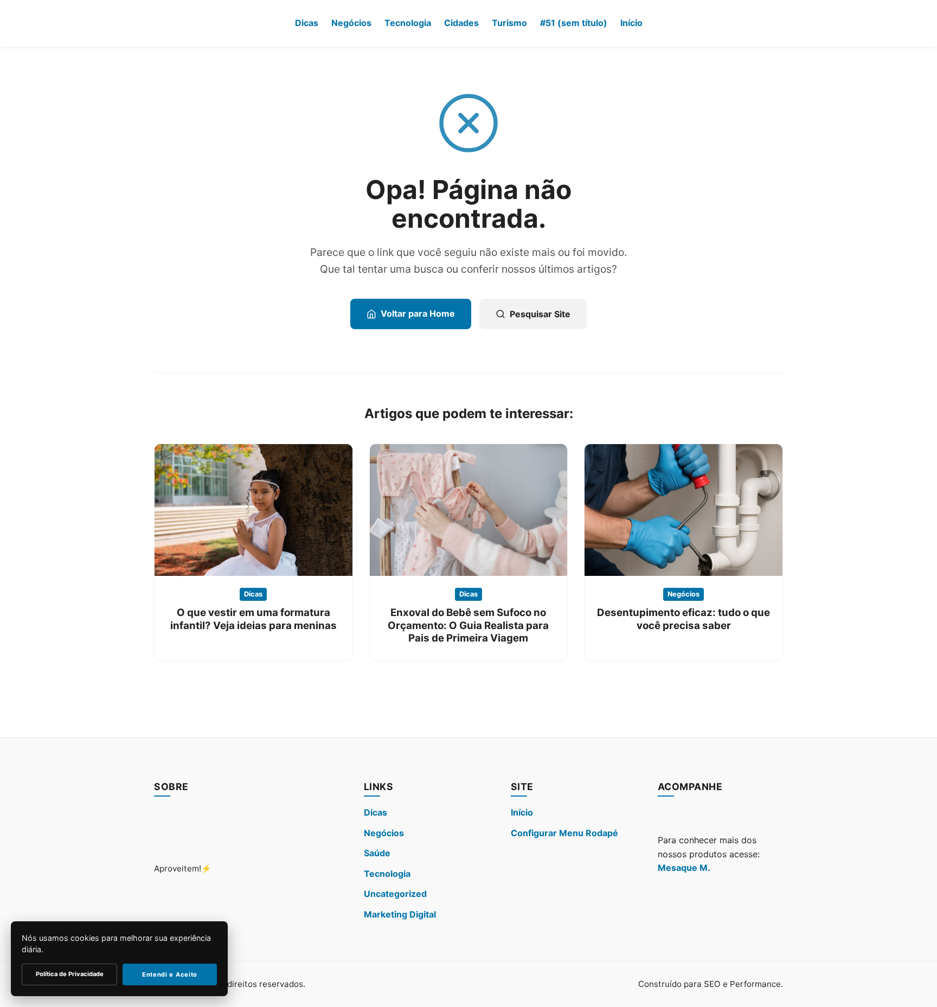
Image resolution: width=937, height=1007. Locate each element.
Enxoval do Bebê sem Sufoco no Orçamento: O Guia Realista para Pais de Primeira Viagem (468, 625)
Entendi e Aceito (169, 974)
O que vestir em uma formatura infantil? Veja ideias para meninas (253, 618)
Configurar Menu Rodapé (564, 833)
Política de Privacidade (70, 974)
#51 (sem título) (573, 22)
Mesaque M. (684, 867)
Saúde (377, 853)
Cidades (461, 22)
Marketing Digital (400, 914)
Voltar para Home (418, 313)
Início (631, 22)
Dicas (306, 22)
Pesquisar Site (540, 314)
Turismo (509, 22)
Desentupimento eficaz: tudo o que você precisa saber (683, 618)
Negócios (351, 22)
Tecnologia (407, 22)
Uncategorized (395, 893)
